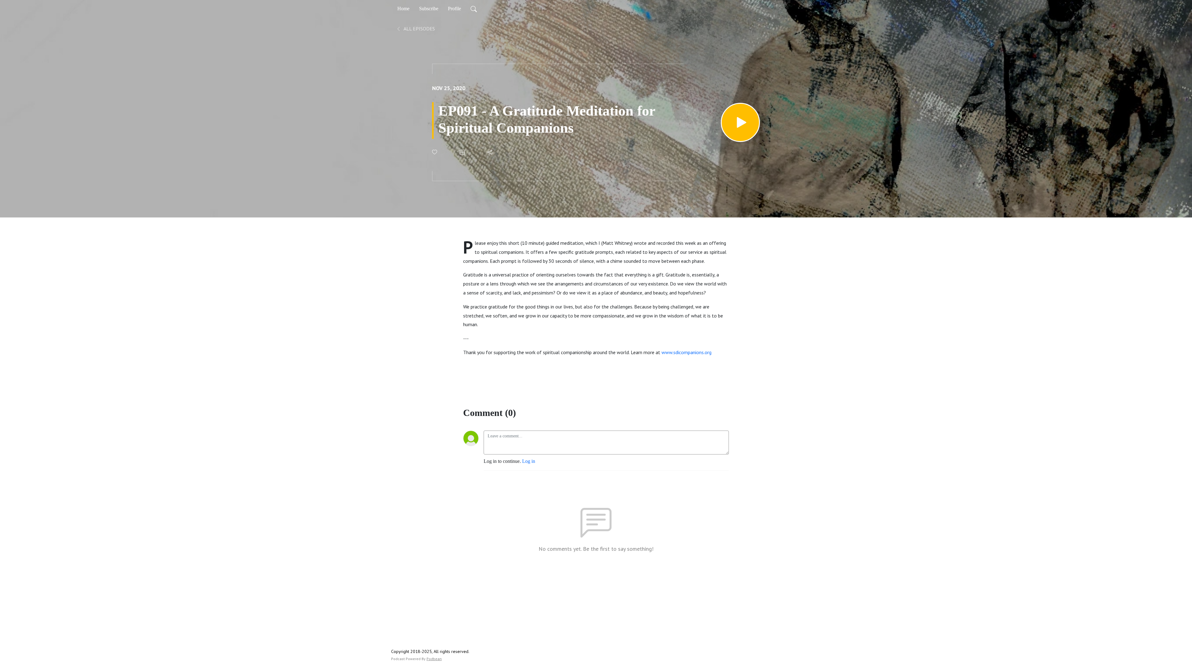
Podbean (434, 658)
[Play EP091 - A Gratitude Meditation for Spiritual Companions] (740, 122)
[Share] (490, 152)
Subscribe (428, 8)
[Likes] (435, 152)
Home (403, 8)
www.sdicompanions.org (686, 352)
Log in (528, 461)
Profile (454, 8)
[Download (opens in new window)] (462, 152)
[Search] (473, 8)
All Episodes (419, 28)
